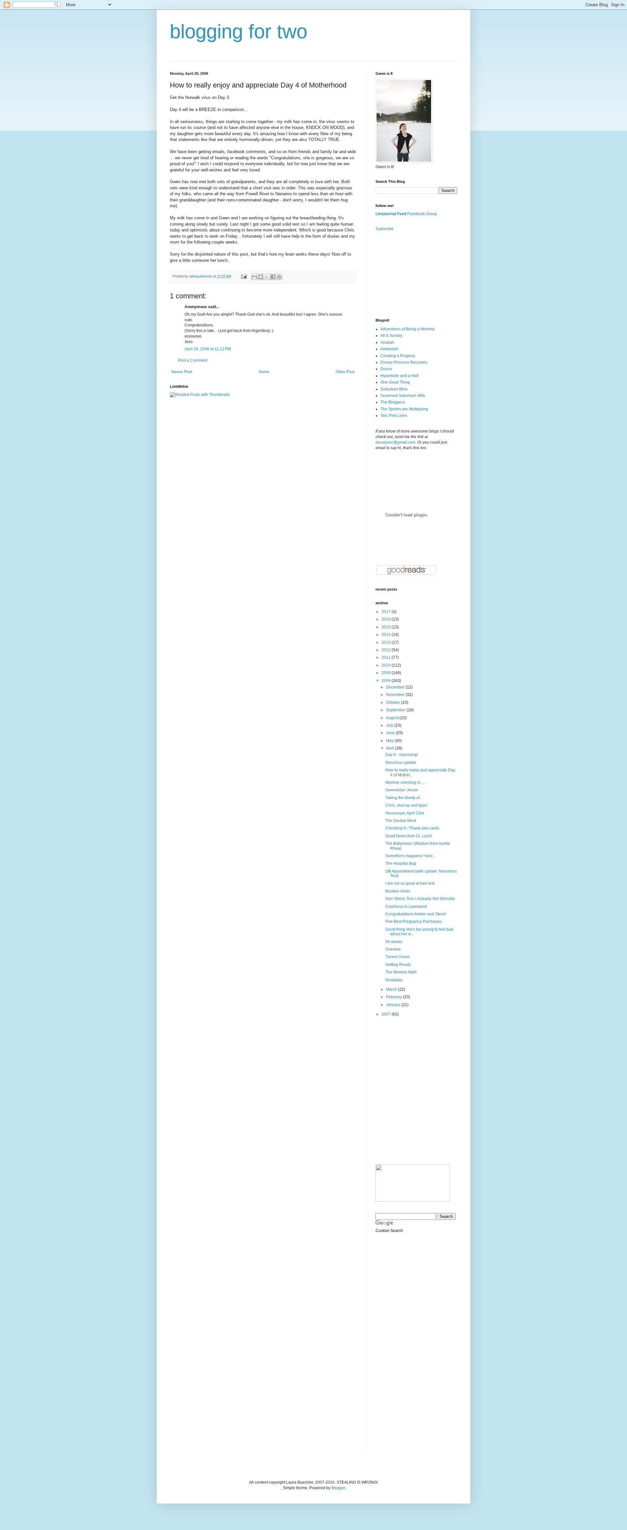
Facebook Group (422, 214)
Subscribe (385, 229)
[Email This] (254, 277)
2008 (386, 680)
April (390, 748)
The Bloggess (392, 402)
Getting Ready (398, 964)
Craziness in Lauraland (406, 906)
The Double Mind (400, 820)
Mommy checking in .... (405, 782)
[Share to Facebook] (273, 277)
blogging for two (238, 31)
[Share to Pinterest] (279, 277)
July (390, 725)
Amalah (387, 342)
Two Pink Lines (393, 415)
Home (264, 372)
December (396, 687)
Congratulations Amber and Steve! (415, 914)
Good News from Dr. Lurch (408, 836)
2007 (386, 1014)
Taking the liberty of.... (404, 798)
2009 (386, 672)
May (390, 740)
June (391, 733)
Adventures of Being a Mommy (407, 329)
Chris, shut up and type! (406, 805)
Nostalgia (393, 980)
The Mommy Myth (401, 972)
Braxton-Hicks (397, 891)
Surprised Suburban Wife (402, 395)
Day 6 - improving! (401, 754)
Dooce (386, 369)
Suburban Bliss (394, 389)
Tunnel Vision (397, 956)
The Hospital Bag (400, 863)
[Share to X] (267, 277)
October (393, 702)
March (392, 989)
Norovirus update (400, 762)
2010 (386, 665)
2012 (386, 650)
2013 (386, 642)
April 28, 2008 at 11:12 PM (208, 349)
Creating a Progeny (397, 356)
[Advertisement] (408, 274)
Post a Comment (192, 360)
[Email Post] (243, 276)
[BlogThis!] (260, 277)
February (394, 997)
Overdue (393, 949)
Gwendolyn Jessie (401, 790)
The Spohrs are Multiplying (404, 409)
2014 (386, 634)
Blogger (338, 1488)
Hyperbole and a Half (399, 375)
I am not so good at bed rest (409, 883)
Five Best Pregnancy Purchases (413, 921)
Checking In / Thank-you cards (412, 828)
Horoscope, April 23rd (404, 813)
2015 (386, 627)
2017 (386, 611)
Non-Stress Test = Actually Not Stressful (420, 898)
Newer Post (181, 372)
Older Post (345, 372)
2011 (386, 657)
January (393, 1004)
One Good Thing (395, 382)
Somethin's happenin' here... (410, 856)
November (396, 694)
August (392, 718)
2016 (386, 619)
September (396, 710)
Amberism (389, 349)
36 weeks (393, 941)
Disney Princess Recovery (403, 362)
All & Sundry (391, 335)
